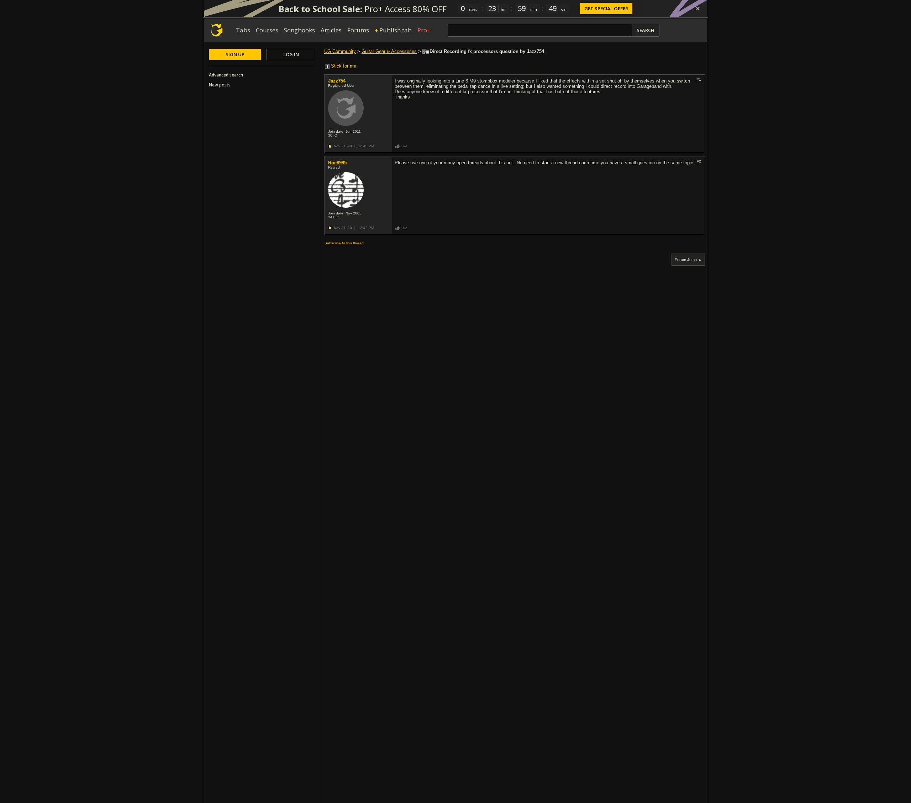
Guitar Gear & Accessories (389, 51)
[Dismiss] (698, 8)
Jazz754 (337, 81)
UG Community (340, 51)
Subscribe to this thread (344, 243)
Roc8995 (337, 162)
